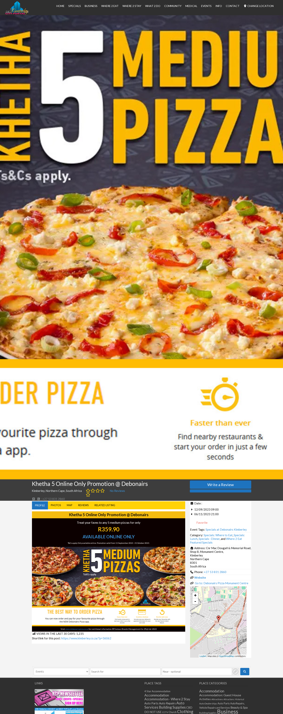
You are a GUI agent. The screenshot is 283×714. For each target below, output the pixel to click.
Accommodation (156, 695)
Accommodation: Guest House (220, 695)
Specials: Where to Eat (218, 535)
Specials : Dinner (209, 538)
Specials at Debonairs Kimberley (226, 529)
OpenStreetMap (226, 656)
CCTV (165, 712)
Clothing (185, 711)
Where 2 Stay (131, 6)
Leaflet (203, 656)
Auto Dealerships (208, 703)
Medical (191, 6)
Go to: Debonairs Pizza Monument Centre (221, 583)
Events (206, 6)
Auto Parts (151, 703)
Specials (74, 6)
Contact (232, 6)
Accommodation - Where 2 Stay (167, 699)
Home (60, 6)
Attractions (217, 699)
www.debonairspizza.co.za (76, 629)
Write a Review (220, 484)
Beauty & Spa (239, 707)
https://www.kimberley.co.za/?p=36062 (86, 638)
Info (218, 6)
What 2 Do (152, 6)
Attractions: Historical (234, 699)
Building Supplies (172, 707)
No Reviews (117, 490)
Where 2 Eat (110, 6)
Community (173, 6)
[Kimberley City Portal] (16, 13)
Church (173, 712)
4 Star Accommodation (157, 691)
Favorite (202, 522)
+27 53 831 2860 (215, 572)
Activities (205, 699)
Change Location (260, 6)
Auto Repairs (167, 703)
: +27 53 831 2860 (52, 499)
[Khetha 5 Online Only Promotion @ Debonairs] (218, 618)
